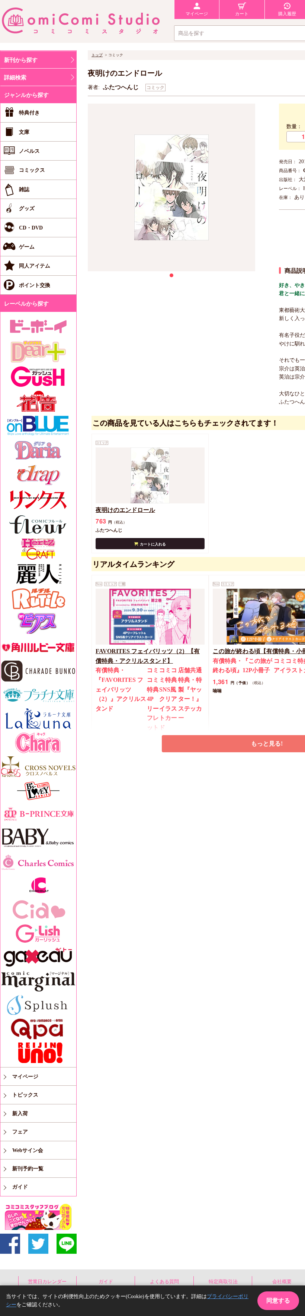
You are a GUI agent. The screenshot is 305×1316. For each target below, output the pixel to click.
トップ (97, 55)
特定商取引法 (223, 1281)
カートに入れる (153, 544)
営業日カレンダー (47, 1281)
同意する (278, 1300)
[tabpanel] (171, 187)
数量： (294, 126)
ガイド (106, 1281)
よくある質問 (164, 1281)
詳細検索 (15, 77)
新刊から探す (21, 60)
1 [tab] (171, 275)
